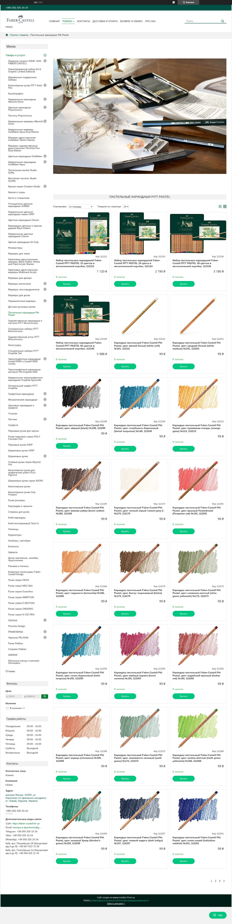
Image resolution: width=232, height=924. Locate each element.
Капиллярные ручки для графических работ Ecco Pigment (21, 472)
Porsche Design (16, 626)
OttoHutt (12, 620)
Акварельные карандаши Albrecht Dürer (22, 100)
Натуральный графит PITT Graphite (23, 386)
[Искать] (222, 21)
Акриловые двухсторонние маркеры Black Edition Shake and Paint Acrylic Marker (24, 261)
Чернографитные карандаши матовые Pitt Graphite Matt (24, 370)
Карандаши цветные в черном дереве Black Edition (25, 226)
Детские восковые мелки (21, 306)
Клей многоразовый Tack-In (23, 523)
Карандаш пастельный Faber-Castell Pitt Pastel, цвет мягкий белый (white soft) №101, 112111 (138, 345)
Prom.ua (131, 897)
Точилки (12, 413)
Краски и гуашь (16, 192)
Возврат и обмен (131, 21)
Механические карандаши (22, 399)
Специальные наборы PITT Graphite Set (23, 352)
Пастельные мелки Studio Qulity (22, 171)
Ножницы (13, 529)
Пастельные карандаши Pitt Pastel (23, 313)
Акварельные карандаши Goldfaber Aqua (22, 163)
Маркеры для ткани (19, 253)
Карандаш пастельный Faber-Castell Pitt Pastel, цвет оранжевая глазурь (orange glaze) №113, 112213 (197, 428)
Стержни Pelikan (17, 649)
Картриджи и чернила (20, 506)
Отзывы (10, 671)
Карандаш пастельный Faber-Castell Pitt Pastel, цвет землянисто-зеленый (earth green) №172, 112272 (138, 758)
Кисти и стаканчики (18, 198)
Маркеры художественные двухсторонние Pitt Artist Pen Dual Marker (24, 148)
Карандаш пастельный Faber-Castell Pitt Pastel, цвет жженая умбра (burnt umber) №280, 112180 (80, 510)
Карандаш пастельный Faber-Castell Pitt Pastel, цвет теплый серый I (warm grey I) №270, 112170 (138, 510)
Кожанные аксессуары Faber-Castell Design (24, 573)
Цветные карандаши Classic (23, 220)
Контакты (83, 21)
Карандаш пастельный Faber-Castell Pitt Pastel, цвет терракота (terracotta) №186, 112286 (80, 593)
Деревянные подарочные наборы (22, 78)
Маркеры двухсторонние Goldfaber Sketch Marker (22, 138)
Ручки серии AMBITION (21, 597)
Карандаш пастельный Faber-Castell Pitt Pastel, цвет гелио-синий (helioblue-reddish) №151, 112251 (197, 840)
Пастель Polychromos (20, 115)
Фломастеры (15, 247)
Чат (220, 915)
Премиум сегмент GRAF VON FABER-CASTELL (24, 62)
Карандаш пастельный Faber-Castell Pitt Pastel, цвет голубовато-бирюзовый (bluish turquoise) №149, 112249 (138, 428)
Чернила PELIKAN (18, 637)
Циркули (12, 552)
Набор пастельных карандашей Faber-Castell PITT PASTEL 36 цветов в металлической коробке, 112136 (196, 263)
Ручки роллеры (16, 500)
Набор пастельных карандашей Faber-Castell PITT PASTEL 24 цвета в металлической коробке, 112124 (137, 263)
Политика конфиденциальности (133, 900)
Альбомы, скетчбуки (19, 540)
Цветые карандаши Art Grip (23, 242)
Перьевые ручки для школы (23, 430)
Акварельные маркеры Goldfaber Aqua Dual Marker (23, 130)
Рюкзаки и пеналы (18, 566)
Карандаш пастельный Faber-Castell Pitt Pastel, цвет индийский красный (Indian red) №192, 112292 (197, 675)
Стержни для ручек (18, 511)
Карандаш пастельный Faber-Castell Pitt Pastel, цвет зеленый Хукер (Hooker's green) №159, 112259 (80, 840)
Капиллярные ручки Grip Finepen (21, 493)
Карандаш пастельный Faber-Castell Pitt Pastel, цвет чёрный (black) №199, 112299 (80, 427)
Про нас (150, 21)
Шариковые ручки (18, 456)
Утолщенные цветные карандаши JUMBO (20, 204)
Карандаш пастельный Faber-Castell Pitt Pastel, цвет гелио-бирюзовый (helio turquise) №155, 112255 (80, 675)
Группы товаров (19, 35)
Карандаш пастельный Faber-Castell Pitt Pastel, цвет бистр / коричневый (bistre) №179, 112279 (138, 593)
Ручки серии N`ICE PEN (21, 614)
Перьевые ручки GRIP (20, 444)
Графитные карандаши (21, 394)
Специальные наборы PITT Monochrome (23, 330)
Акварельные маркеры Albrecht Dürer (25, 122)
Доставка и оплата (105, 21)
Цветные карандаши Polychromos (19, 108)
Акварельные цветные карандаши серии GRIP (21, 213)
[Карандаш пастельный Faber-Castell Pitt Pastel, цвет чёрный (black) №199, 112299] (81, 398)
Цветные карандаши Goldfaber (25, 156)
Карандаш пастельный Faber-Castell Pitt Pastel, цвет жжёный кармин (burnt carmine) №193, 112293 (138, 675)
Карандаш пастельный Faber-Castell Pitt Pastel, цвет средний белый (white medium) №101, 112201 (197, 345)
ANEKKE (12, 655)
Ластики (12, 419)
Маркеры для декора (20, 278)
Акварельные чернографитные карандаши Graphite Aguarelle (25, 378)
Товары (67, 21)
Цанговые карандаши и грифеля (21, 406)
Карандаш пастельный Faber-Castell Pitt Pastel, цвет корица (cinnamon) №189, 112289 (80, 758)
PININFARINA (15, 631)
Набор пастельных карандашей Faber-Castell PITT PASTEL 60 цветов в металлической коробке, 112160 (79, 345)
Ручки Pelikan (15, 643)
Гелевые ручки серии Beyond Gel (24, 463)
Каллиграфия (15, 93)
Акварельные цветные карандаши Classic (20, 235)
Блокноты (13, 546)
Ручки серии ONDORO (20, 608)
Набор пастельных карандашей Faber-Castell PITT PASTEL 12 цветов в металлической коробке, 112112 (79, 263)
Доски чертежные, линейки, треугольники (23, 559)
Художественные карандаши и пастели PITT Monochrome (25, 321)
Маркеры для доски (19, 295)
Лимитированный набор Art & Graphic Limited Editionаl (24, 70)
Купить (67, 284)
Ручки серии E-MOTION (21, 603)
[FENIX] (20, 18)
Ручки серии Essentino (20, 591)
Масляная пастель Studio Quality (22, 179)
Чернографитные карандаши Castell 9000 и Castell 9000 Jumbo (24, 361)
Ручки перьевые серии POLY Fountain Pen (24, 437)
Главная (54, 21)
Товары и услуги (15, 55)
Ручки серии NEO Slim (20, 585)
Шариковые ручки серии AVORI (25, 480)
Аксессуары (14, 345)
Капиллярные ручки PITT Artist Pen (25, 86)
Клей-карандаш (16, 517)
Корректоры (14, 535)
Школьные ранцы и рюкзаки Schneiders (23, 661)
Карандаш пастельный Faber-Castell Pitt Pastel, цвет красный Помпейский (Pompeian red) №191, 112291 (197, 510)
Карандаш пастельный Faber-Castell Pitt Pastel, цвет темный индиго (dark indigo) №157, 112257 (138, 840)
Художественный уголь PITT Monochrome (24, 338)
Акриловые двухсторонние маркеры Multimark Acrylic (23, 271)
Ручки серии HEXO (18, 580)
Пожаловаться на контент (103, 900)
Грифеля (13, 425)
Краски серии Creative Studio (24, 186)
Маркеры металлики (19, 283)
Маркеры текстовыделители (23, 289)
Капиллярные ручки (19, 486)
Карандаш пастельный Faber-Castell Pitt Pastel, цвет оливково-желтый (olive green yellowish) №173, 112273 (197, 593)
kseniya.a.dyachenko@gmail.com (27, 827)
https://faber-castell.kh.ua (26, 823)
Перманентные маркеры (22, 301)
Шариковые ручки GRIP (21, 450)
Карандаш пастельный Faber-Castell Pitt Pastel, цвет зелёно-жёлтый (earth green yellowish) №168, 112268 (197, 758)
